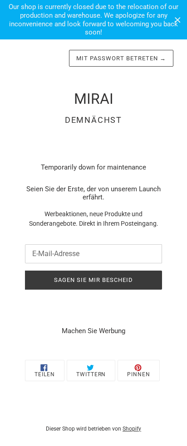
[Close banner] (177, 20)
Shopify (132, 429)
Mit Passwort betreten (121, 58)
